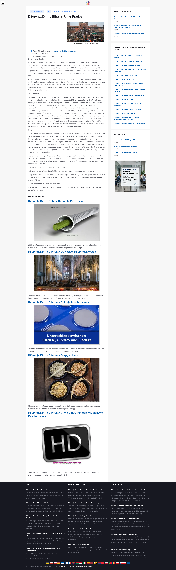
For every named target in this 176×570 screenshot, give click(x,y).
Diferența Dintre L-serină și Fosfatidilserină (129, 33)
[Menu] (3, 3)
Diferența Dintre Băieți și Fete (124, 99)
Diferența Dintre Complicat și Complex (39, 490)
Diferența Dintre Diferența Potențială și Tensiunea (59, 302)
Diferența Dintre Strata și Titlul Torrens (81, 516)
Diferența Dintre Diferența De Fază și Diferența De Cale (62, 251)
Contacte (71, 566)
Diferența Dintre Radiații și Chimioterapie (125, 518)
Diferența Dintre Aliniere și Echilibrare (124, 534)
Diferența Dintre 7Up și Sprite (124, 79)
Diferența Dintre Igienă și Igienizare (126, 152)
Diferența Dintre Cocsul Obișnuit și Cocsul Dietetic (128, 490)
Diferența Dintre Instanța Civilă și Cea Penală (129, 123)
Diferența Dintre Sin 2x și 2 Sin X (79, 529)
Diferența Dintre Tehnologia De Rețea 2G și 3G (127, 505)
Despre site (62, 566)
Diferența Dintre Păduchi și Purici (37, 503)
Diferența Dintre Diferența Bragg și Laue (53, 355)
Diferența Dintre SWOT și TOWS (125, 140)
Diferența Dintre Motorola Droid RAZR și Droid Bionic (86, 490)
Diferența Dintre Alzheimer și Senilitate (124, 549)
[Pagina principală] (88, 3)
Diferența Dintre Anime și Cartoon (125, 75)
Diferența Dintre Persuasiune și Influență (128, 65)
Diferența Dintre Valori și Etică (124, 113)
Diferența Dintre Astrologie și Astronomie (128, 61)
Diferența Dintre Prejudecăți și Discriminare (129, 95)
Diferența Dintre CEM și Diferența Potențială (55, 201)
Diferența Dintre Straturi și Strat (79, 544)
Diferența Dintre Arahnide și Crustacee (127, 109)
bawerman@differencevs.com (65, 51)
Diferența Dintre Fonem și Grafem (125, 146)
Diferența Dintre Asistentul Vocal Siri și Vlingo (84, 503)
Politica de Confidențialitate (84, 566)
